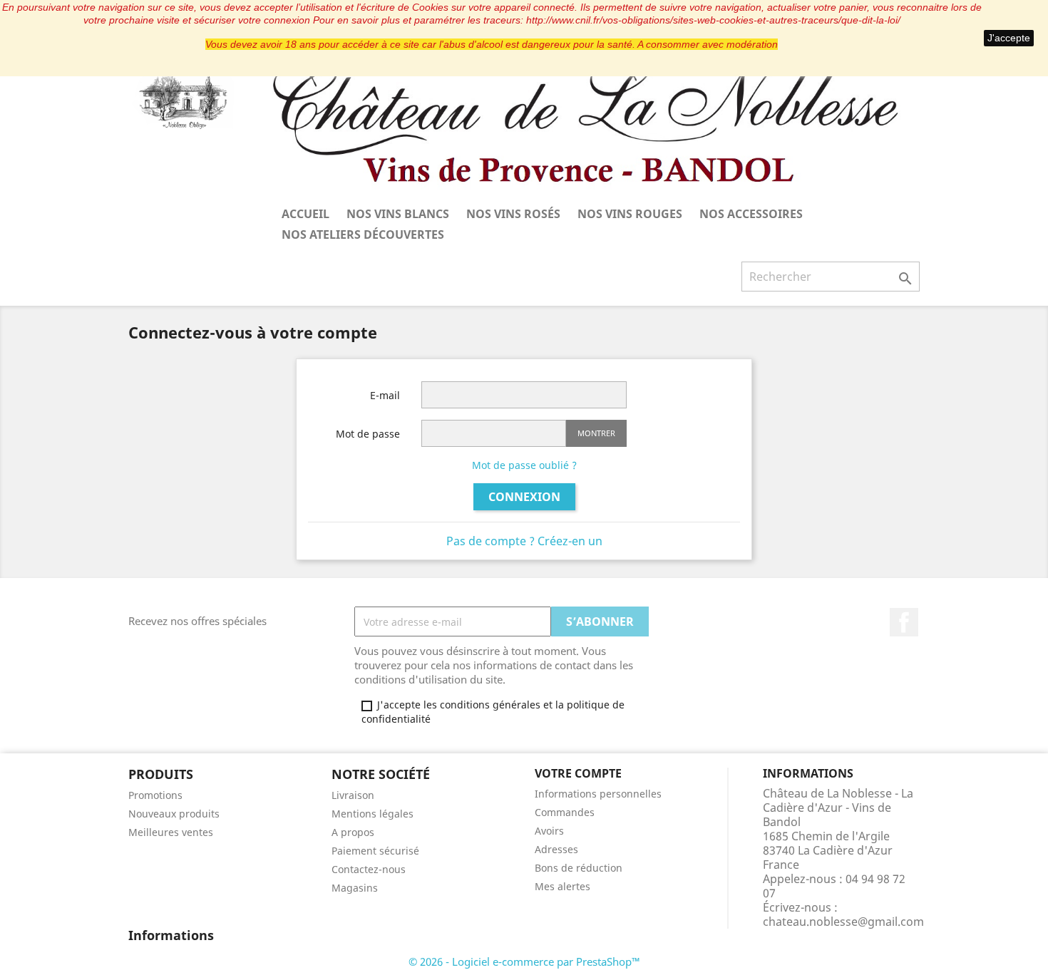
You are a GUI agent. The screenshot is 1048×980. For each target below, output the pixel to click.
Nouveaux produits (174, 813)
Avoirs (549, 830)
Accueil (305, 214)
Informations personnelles (598, 793)
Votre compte (578, 773)
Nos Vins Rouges (629, 214)
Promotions (155, 795)
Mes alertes (562, 886)
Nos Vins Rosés (513, 214)
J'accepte (1008, 37)
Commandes (565, 812)
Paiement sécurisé (375, 850)
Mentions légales (372, 813)
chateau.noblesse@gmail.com (843, 921)
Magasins (355, 887)
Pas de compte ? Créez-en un (524, 541)
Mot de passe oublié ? (524, 465)
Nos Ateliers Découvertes (363, 234)
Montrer (596, 433)
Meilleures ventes (170, 832)
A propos (353, 832)
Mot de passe (368, 433)
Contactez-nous (369, 869)
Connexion (524, 497)
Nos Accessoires (751, 214)
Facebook (904, 622)
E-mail (385, 395)
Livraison (353, 795)
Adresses (556, 849)
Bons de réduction (578, 868)
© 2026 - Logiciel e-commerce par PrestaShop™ (524, 961)
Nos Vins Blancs (397, 214)
